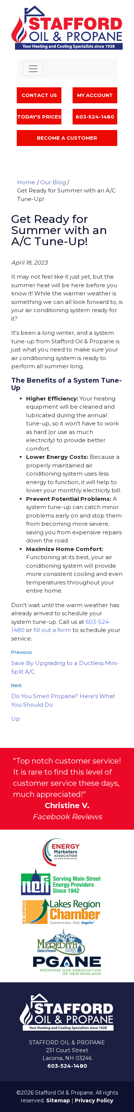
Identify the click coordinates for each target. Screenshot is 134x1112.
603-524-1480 (67, 1066)
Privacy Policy (94, 1100)
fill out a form (52, 629)
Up (15, 718)
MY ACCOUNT (95, 95)
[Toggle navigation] (33, 68)
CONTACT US (39, 95)
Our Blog (53, 182)
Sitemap (58, 1100)
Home (26, 182)
